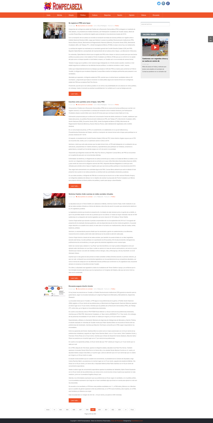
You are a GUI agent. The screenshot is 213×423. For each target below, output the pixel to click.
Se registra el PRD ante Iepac (80, 23)
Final (132, 409)
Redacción (100, 196)
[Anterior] (54, 409)
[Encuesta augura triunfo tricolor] (54, 290)
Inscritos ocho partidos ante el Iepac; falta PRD (87, 102)
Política (117, 25)
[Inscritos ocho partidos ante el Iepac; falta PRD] (54, 108)
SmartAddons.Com (137, 421)
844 (60, 409)
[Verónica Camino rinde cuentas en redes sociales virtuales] (54, 200)
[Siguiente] (126, 409)
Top (210, 40)
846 (74, 409)
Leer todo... (75, 94)
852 (113, 409)
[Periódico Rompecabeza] (63, 6)
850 (99, 409)
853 (119, 409)
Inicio (47, 409)
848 (87, 409)
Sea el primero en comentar (85, 25)
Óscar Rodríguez (102, 25)
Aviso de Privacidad (117, 421)
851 (106, 409)
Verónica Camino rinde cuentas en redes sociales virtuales (91, 194)
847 (80, 409)
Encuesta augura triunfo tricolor (81, 286)
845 (67, 409)
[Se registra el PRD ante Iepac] (54, 30)
